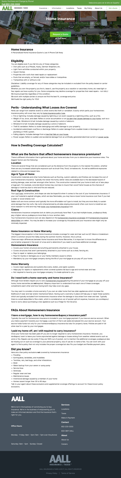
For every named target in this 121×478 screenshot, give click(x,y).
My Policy (88, 8)
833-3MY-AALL (67, 431)
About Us (98, 8)
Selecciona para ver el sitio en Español (104, 3)
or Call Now (60, 38)
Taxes (79, 8)
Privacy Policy (51, 473)
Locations (70, 8)
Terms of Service (68, 473)
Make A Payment (68, 418)
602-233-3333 (67, 427)
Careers (64, 444)
